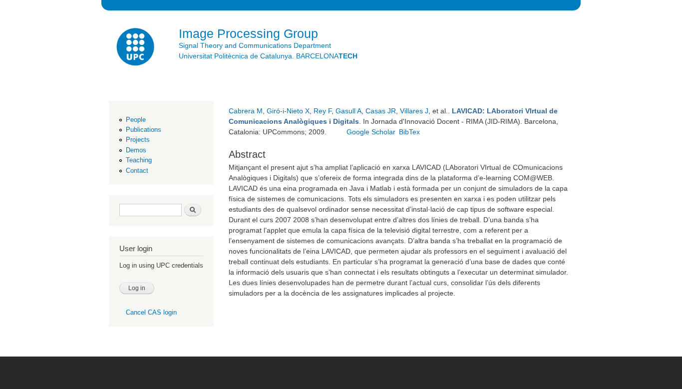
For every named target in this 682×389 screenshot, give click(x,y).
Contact (137, 170)
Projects (138, 139)
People (136, 119)
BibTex (409, 132)
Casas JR (380, 111)
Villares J (414, 111)
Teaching (139, 160)
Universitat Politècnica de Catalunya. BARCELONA (268, 56)
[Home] (136, 48)
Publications (143, 129)
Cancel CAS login (151, 312)
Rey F (323, 111)
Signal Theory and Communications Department (255, 45)
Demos (136, 150)
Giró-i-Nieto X (288, 111)
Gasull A (348, 111)
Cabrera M (246, 111)
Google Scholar (370, 132)
